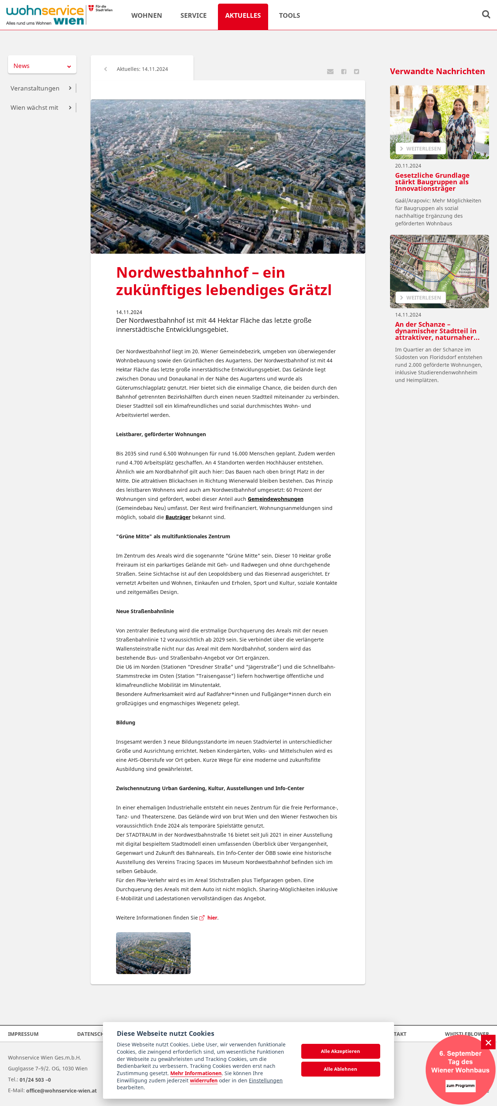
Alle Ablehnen (340, 1069)
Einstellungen (266, 1080)
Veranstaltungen (35, 88)
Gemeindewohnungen (275, 498)
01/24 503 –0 (35, 1079)
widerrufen (204, 1080)
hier (210, 917)
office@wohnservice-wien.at (61, 1090)
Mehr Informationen (196, 1073)
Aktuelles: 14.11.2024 (141, 68)
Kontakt (394, 1033)
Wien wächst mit (34, 107)
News (21, 65)
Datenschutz (95, 1033)
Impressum (23, 1033)
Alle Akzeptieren (340, 1051)
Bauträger (178, 517)
